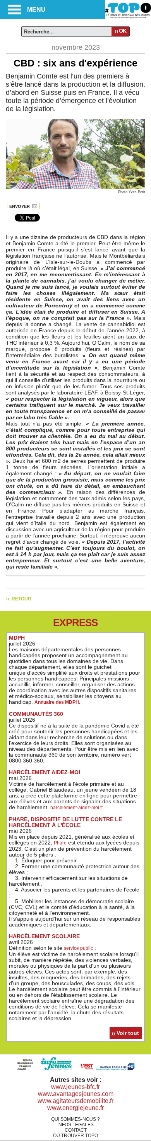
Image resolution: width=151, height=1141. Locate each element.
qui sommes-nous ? (75, 1119)
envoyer (19, 206)
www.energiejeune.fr (75, 1107)
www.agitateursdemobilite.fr (75, 1100)
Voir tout (128, 1033)
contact (76, 1130)
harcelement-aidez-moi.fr (76, 807)
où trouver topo (75, 1135)
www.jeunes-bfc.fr (75, 1086)
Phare (60, 843)
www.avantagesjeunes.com (75, 1093)
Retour (21, 599)
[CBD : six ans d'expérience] (75, 187)
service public (78, 948)
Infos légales (75, 1124)
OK (122, 31)
